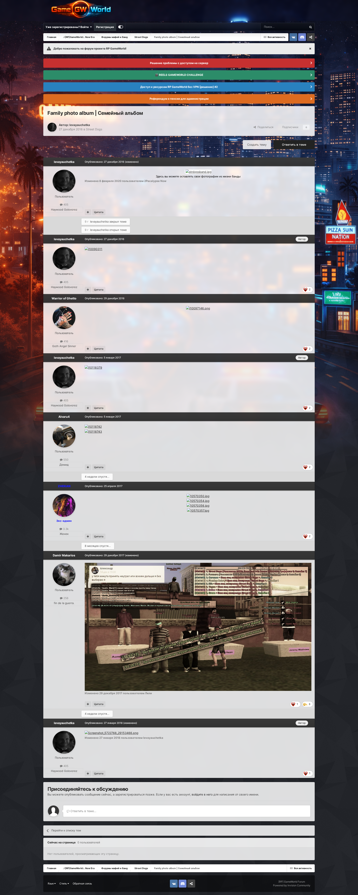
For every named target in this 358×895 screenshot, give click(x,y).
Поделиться (264, 127)
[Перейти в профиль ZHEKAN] (64, 505)
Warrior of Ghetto (64, 298)
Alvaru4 (64, 416)
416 (65, 341)
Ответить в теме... (83, 811)
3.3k (65, 528)
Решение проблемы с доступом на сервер (179, 63)
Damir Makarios (64, 555)
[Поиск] (310, 27)
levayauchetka (79, 125)
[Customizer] (120, 27)
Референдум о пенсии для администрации (179, 98)
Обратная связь (82, 883)
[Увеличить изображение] (199, 171)
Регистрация (105, 27)
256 (65, 598)
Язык (51, 883)
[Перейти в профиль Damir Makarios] (64, 574)
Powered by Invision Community (291, 885)
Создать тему (257, 144)
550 (65, 459)
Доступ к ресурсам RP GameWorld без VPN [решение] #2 (179, 86)
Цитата (98, 212)
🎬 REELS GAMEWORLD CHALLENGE (179, 74)
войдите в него (202, 794)
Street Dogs (94, 129)
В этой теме (294, 26)
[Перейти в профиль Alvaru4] (64, 436)
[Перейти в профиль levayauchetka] (52, 127)
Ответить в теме (294, 144)
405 (65, 204)
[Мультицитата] (88, 212)
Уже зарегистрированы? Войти (68, 27)
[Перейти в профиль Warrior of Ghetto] (64, 317)
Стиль (63, 883)
